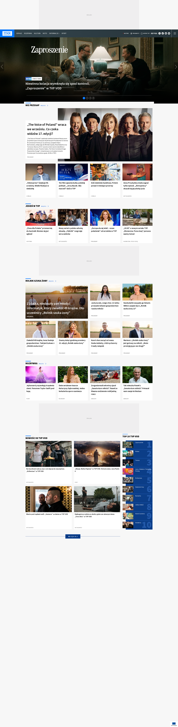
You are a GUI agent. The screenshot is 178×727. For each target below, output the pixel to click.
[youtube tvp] (169, 34)
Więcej (43, 105)
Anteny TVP (146, 33)
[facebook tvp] (159, 34)
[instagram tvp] (166, 34)
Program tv (136, 33)
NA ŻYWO (126, 33)
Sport (64, 33)
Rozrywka (28, 33)
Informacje (53, 33)
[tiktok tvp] (163, 34)
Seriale (19, 33)
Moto (45, 33)
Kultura (37, 33)
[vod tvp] (154, 33)
